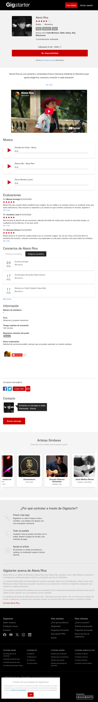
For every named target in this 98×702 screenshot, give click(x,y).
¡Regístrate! (56, 626)
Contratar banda (9, 650)
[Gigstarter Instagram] (24, 635)
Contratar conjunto (81, 657)
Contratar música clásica (83, 663)
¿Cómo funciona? (82, 622)
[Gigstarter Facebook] (5, 635)
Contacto (7, 630)
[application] (49, 150)
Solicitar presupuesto (83, 626)
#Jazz (55, 28)
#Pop (39, 28)
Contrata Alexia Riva (11, 603)
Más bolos (7, 299)
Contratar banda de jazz (11, 659)
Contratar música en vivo (85, 650)
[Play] (9, 150)
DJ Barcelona (31, 657)
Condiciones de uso (11, 676)
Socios (54, 637)
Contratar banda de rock (11, 662)
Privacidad (25, 676)
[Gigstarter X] (17, 635)
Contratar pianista (81, 660)
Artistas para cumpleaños (60, 657)
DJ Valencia (31, 660)
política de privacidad (18, 690)
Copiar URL (19, 388)
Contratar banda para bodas (13, 665)
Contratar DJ (32, 650)
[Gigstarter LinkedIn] (29, 635)
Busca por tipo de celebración (82, 635)
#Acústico (46, 28)
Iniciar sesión (86, 5)
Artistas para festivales (58, 653)
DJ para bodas (32, 663)
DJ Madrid (30, 653)
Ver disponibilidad (49, 53)
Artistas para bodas (57, 660)
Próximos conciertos (14, 254)
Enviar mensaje (14, 421)
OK (30, 694)
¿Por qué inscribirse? (60, 622)
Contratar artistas (58, 650)
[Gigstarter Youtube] (11, 635)
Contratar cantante (81, 653)
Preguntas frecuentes (60, 630)
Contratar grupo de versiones (9, 654)
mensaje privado (48, 60)
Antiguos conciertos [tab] (36, 254)
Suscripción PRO (58, 633)
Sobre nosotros (9, 622)
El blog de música (10, 626)
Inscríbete (71, 5)
